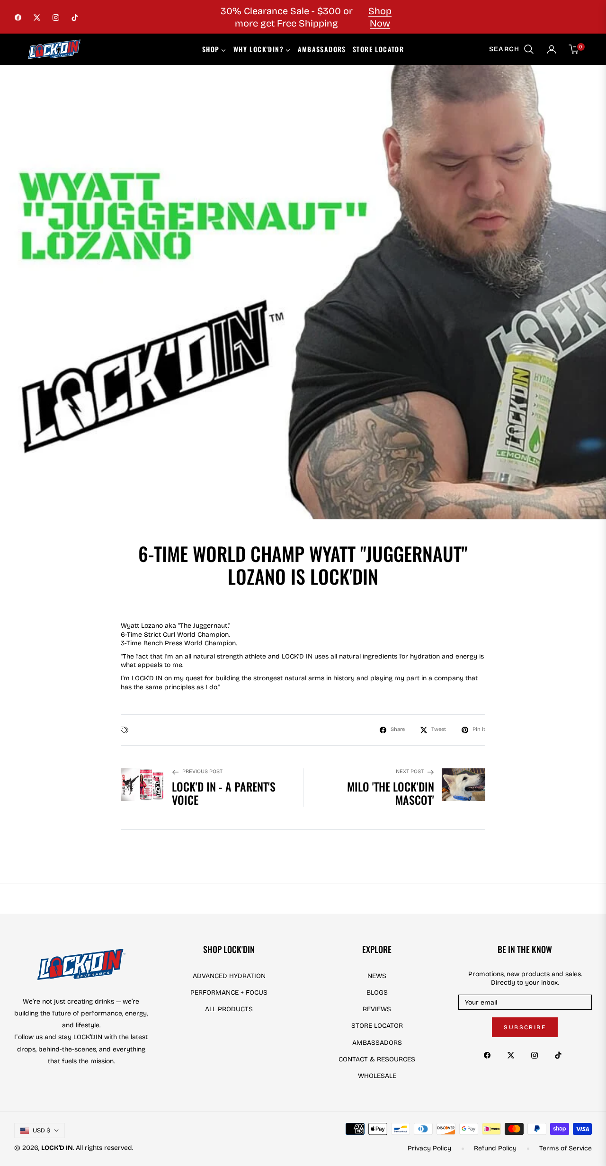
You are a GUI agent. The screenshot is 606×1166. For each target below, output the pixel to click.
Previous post (202, 771)
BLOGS (377, 992)
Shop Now (380, 17)
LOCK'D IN (57, 1148)
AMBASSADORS (377, 1043)
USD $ (41, 1130)
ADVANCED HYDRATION (229, 976)
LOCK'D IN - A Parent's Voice (224, 793)
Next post (410, 771)
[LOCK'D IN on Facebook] (489, 1054)
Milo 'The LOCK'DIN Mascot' (390, 793)
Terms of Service (565, 1148)
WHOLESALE (377, 1076)
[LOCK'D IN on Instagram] (537, 1054)
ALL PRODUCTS (229, 1009)
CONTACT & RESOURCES (377, 1059)
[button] (511, 49)
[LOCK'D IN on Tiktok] (560, 1054)
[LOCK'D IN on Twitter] (513, 1054)
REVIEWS (377, 1009)
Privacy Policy (429, 1148)
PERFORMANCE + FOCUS (228, 992)
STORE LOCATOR (377, 1026)
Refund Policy (495, 1148)
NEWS (376, 976)
